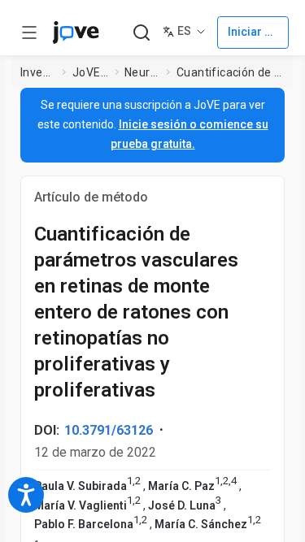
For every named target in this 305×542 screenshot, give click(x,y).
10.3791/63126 (108, 430)
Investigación (38, 72)
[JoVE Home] (75, 32)
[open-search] (141, 33)
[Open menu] (29, 33)
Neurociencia (142, 72)
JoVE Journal (90, 72)
